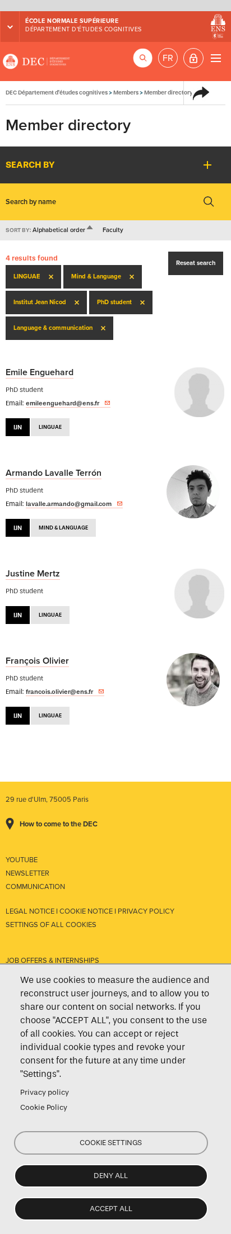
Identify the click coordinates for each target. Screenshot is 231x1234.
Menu (215, 58)
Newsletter (27, 873)
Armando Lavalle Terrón (53, 473)
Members (125, 92)
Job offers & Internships (52, 960)
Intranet (193, 58)
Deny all (111, 1175)
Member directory (168, 92)
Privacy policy (44, 1092)
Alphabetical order (63, 230)
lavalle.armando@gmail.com (69, 504)
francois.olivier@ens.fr (59, 692)
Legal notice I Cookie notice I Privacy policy (90, 911)
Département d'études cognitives (83, 29)
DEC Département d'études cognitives (36, 61)
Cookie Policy (43, 1107)
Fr (168, 58)
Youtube (22, 859)
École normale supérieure (71, 21)
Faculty (113, 230)
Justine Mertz (33, 573)
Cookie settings (111, 1142)
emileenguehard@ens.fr (62, 403)
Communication (35, 886)
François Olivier (37, 660)
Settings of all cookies (51, 924)
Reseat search (195, 263)
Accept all (111, 1208)
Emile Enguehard (39, 372)
